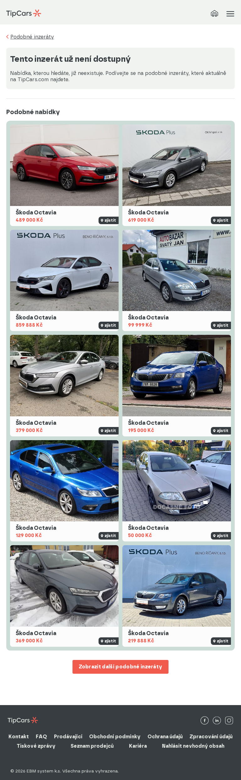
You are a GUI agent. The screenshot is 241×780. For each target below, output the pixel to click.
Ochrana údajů (165, 737)
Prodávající (68, 737)
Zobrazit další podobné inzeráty (121, 667)
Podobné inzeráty (32, 37)
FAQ (41, 737)
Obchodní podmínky (115, 737)
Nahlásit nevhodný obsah (193, 746)
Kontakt (18, 737)
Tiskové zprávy (36, 746)
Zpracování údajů (211, 737)
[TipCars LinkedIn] (217, 720)
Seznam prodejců (92, 746)
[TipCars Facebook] (205, 720)
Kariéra (138, 746)
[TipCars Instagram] (229, 720)
